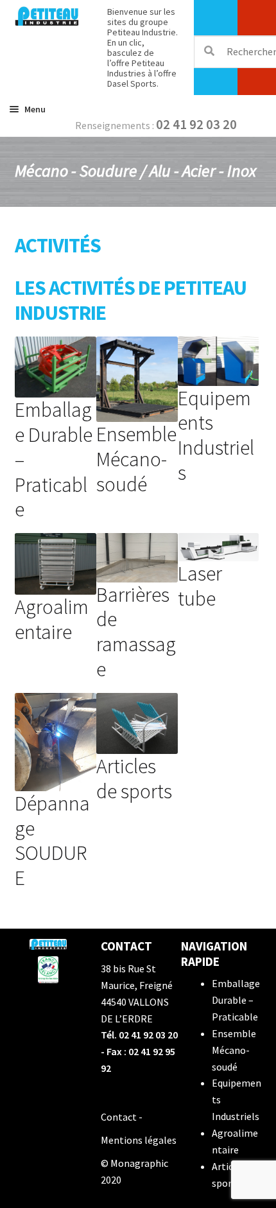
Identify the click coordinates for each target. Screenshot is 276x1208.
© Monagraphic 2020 (134, 1171)
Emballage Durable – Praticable (236, 1000)
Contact (119, 1116)
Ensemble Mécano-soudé (234, 1050)
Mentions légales (139, 1140)
